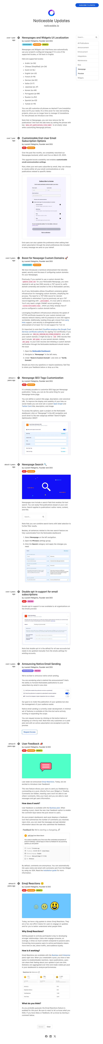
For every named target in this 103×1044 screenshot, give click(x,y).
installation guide (50, 870)
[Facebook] (47, 1036)
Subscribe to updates (87, 5)
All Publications (83, 43)
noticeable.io (51, 25)
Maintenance (82, 60)
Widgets (81, 78)
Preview (81, 73)
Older (49, 1027)
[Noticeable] (51, 13)
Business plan (55, 808)
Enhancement (83, 52)
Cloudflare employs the (51, 329)
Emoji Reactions (48, 782)
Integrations (82, 56)
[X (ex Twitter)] (56, 1036)
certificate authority (36, 332)
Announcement (83, 47)
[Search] (96, 37)
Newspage (82, 69)
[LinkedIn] (51, 1036)
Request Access (30, 732)
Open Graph (58, 404)
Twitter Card (27, 406)
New (79, 65)
